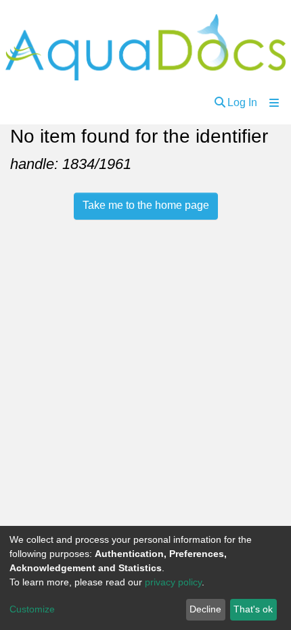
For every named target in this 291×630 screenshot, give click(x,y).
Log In (242, 102)
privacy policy (173, 582)
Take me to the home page (146, 205)
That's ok (253, 609)
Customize (32, 609)
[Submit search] (219, 102)
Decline (205, 609)
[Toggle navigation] (274, 102)
